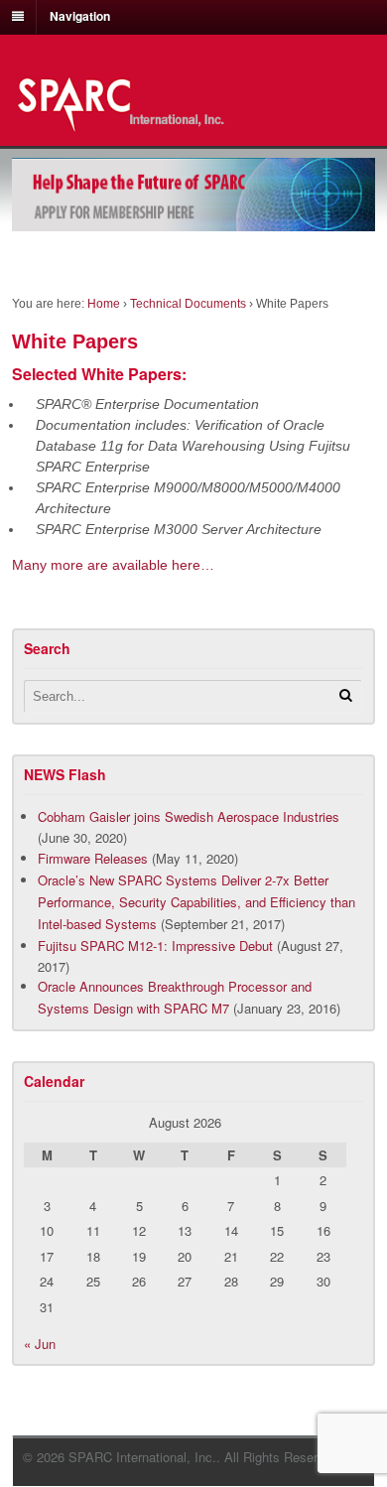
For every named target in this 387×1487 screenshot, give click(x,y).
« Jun (40, 1343)
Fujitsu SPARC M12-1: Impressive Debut (155, 945)
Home (103, 304)
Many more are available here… (113, 565)
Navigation (80, 16)
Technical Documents (188, 304)
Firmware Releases (93, 858)
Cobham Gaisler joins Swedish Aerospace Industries (188, 816)
